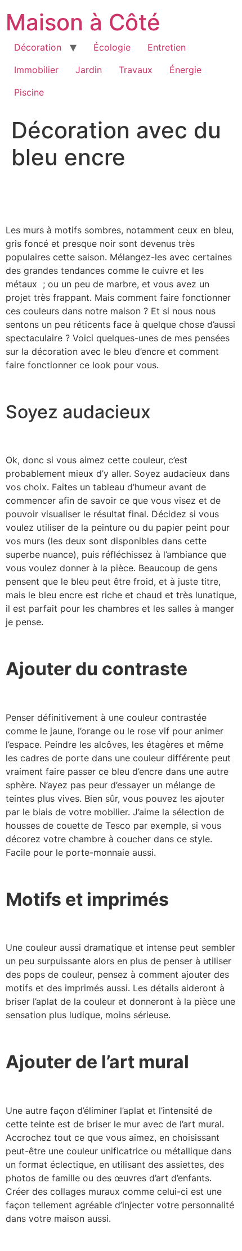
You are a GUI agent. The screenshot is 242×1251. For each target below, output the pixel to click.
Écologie (112, 47)
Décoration (37, 47)
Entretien (166, 47)
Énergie (185, 69)
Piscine (29, 92)
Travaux (136, 69)
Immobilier (36, 69)
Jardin (88, 69)
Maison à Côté (83, 22)
